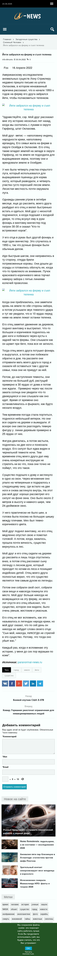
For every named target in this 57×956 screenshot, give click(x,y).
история (25, 904)
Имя (4, 756)
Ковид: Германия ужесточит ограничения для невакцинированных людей (28, 711)
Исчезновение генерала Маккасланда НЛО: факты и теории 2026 (35, 883)
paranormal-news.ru (30, 662)
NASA (5, 909)
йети (37, 669)
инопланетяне (23, 914)
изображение (8, 914)
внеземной (17, 918)
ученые (35, 904)
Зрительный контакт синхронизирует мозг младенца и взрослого (37, 870)
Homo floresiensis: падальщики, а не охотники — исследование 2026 (37, 844)
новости (43, 909)
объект (14, 909)
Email (5, 766)
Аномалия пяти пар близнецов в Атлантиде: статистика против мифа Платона (37, 857)
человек (15, 904)
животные (37, 918)
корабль (44, 914)
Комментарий (9, 736)
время (5, 904)
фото (35, 914)
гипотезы (49, 918)
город (16, 669)
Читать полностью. (28, 953)
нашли (44, 904)
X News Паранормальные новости (28, 16)
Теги (7, 669)
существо (9, 675)
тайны (27, 918)
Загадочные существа (26, 39)
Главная (7, 39)
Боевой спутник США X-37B (28, 700)
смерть (6, 918)
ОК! (28, 948)
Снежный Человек (12, 42)
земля (27, 669)
